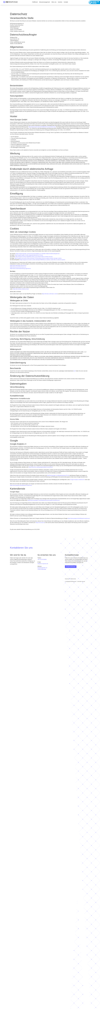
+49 (42, 559)
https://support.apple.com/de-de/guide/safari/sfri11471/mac (29, 255)
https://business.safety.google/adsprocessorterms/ (41, 467)
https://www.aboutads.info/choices (18, 265)
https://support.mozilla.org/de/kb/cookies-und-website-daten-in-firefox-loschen (34, 256)
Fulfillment (35, 2)
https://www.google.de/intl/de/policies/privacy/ (21, 485)
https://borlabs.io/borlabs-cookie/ (50, 293)
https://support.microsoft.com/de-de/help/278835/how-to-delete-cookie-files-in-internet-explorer (42, 259)
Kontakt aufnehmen (70, 566)
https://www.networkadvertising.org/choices (20, 268)
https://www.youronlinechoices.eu (18, 267)
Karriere (60, 2)
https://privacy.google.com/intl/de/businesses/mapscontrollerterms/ (44, 500)
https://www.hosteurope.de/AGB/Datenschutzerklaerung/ (42, 126)
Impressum (67, 578)
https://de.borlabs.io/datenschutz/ (21, 289)
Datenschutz (73, 578)
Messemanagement (44, 2)
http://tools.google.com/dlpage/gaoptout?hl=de (58, 475)
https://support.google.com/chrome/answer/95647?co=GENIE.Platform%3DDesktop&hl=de (38, 253)
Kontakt (66, 2)
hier (75, 371)
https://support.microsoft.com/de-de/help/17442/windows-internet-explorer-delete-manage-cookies (38, 258)
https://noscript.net (40, 522)
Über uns (53, 2)
